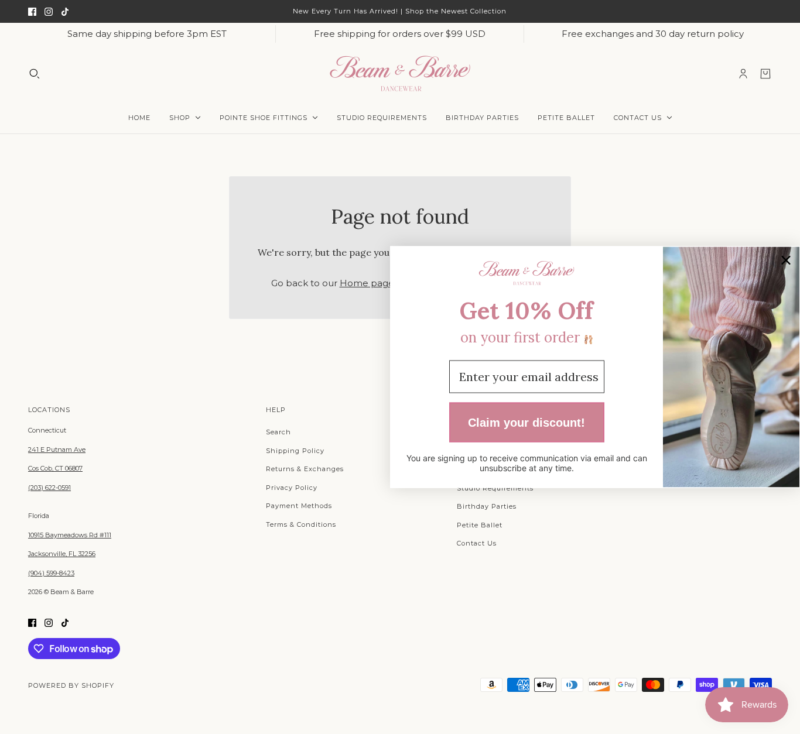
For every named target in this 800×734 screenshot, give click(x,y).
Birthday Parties (487, 506)
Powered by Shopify (71, 685)
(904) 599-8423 (51, 573)
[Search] (34, 73)
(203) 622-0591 (49, 487)
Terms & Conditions (301, 524)
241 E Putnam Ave (57, 449)
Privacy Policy (291, 487)
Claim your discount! (526, 422)
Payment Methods (299, 506)
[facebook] (32, 11)
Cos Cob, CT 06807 (55, 468)
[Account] (743, 73)
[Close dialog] (786, 260)
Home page (367, 283)
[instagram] (48, 11)
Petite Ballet (479, 525)
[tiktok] (65, 11)
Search (278, 432)
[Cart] (765, 73)
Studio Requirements (495, 488)
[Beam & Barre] (400, 73)
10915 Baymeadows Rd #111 (69, 535)
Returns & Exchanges (305, 469)
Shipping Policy (295, 451)
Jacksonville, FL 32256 (61, 554)
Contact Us (477, 543)
